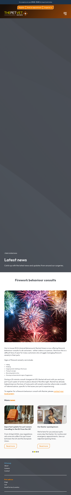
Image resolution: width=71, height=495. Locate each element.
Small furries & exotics (11, 487)
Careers (7, 468)
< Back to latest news (10, 253)
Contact (7, 471)
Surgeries (47, 7)
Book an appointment (34, 7)
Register (21, 7)
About (6, 466)
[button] (33, 451)
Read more (10, 446)
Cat (5, 485)
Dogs (6, 482)
